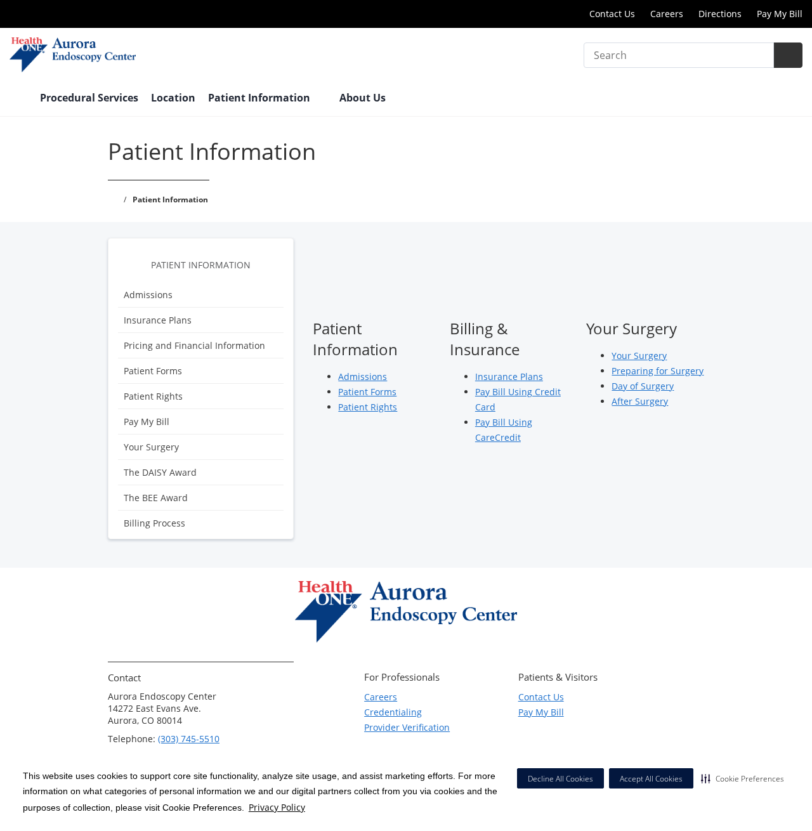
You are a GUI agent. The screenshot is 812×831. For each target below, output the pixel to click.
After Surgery (640, 401)
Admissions (148, 295)
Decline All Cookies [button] (560, 778)
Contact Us (612, 14)
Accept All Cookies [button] (651, 778)
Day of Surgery (643, 386)
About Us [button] (363, 98)
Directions (720, 14)
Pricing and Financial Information (194, 345)
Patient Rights (153, 396)
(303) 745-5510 (188, 739)
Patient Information (201, 265)
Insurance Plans (158, 320)
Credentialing (393, 712)
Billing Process (154, 523)
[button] (742, 778)
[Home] (18, 99)
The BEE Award (156, 498)
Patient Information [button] (260, 98)
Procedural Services (89, 98)
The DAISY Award (160, 472)
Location (173, 98)
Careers (666, 14)
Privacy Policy (277, 807)
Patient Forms (153, 371)
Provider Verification (407, 727)
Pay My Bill (779, 14)
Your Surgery (151, 447)
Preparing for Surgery (658, 371)
